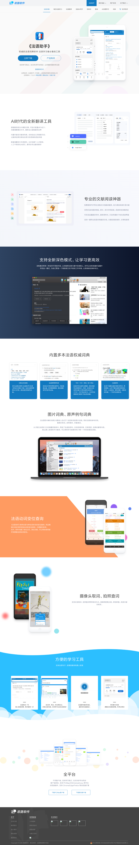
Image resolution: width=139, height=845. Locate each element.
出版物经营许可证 (43, 843)
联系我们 (14, 825)
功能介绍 (52, 75)
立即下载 (28, 58)
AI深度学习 (105, 9)
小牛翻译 (32, 821)
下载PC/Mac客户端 (58, 792)
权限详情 (38, 75)
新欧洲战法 (33, 825)
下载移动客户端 (81, 792)
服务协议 (14, 838)
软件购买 (125, 9)
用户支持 (113, 3)
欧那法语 (32, 829)
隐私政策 (14, 834)
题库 (96, 9)
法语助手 (91, 3)
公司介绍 (14, 821)
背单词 (89, 9)
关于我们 (123, 3)
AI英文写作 (33, 834)
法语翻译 (69, 9)
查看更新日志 (39, 69)
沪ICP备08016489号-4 (120, 843)
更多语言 (102, 3)
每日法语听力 (58, 9)
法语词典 (47, 9)
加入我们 (14, 829)
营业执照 (33, 843)
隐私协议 (45, 75)
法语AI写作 (79, 9)
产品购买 (51, 58)
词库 (114, 9)
